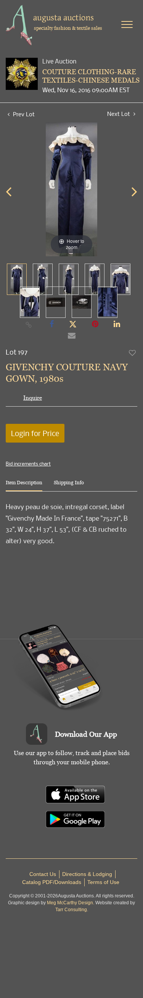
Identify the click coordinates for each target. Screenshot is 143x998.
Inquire (32, 398)
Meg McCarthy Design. (70, 902)
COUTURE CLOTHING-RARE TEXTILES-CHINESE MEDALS (91, 76)
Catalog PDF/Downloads (51, 882)
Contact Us (42, 874)
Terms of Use (103, 882)
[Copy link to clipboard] (28, 324)
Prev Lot (23, 114)
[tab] (24, 486)
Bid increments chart (28, 463)
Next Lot (119, 114)
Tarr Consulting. (71, 909)
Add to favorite (132, 352)
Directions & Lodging (87, 874)
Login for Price (35, 433)
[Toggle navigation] (127, 24)
